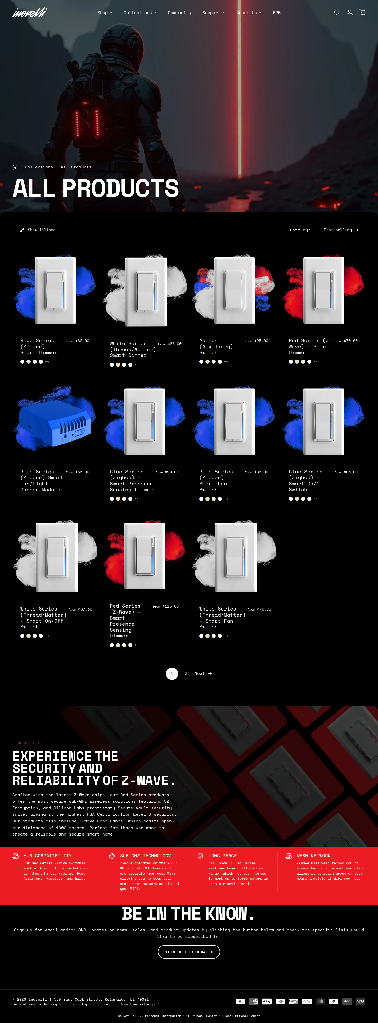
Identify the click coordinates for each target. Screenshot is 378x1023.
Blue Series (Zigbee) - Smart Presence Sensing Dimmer (131, 480)
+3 (136, 498)
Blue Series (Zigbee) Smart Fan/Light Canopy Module (42, 480)
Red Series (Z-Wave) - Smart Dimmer (310, 346)
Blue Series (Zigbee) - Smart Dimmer (38, 346)
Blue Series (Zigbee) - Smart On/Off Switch (307, 480)
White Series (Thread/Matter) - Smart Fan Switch (222, 617)
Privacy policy (56, 1004)
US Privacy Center (201, 1015)
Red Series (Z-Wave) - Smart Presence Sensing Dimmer (125, 620)
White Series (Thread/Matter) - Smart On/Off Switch (43, 617)
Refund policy (151, 1004)
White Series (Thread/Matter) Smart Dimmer (133, 349)
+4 (47, 361)
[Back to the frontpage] (14, 167)
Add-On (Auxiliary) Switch (216, 346)
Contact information (120, 1004)
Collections (39, 167)
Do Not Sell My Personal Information (149, 1015)
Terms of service (26, 1004)
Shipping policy (86, 1004)
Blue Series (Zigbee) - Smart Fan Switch (216, 480)
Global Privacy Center (241, 1015)
